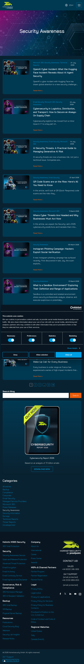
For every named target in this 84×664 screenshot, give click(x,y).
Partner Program (37, 571)
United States (36, 631)
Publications (7, 622)
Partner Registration (39, 575)
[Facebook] (61, 594)
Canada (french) (37, 639)
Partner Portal (36, 579)
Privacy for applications (40, 597)
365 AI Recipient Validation (13, 596)
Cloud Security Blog (11, 626)
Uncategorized (9, 525)
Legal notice (36, 593)
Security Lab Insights (11, 634)
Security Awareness (51, 63)
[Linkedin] (70, 594)
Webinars (6, 630)
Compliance (8, 492)
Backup (6, 489)
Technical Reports (10, 519)
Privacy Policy (36, 589)
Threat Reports (9, 522)
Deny (15, 355)
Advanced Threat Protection (14, 563)
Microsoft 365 (38, 63)
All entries (7, 486)
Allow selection (42, 355)
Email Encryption (9, 567)
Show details (72, 348)
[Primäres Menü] (79, 5)
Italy (33, 635)
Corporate (7, 495)
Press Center (36, 558)
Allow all (68, 355)
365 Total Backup (10, 605)
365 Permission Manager (13, 592)
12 (49, 385)
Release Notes (8, 638)
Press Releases (9, 507)
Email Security (38, 102)
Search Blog (9, 391)
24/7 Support (8, 657)
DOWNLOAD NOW (42, 469)
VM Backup (7, 609)
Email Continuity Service (12, 575)
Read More (37, 90)
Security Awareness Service (14, 555)
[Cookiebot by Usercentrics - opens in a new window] (71, 308)
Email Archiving (9, 571)
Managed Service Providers (14, 501)
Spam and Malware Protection (15, 559)
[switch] (32, 340)
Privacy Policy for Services (42, 601)
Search (76, 395)
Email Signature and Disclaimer (15, 579)
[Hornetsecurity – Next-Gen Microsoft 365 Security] (7, 5)
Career (34, 554)
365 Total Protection (11, 546)
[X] (65, 594)
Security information (11, 513)
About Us (35, 546)
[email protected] (70, 577)
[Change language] (69, 5)
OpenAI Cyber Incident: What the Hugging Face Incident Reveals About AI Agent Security (55, 72)
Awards (34, 562)
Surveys (6, 516)
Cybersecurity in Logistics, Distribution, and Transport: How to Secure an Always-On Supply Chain (55, 112)
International (36, 550)
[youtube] (75, 594)
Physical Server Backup (12, 613)
